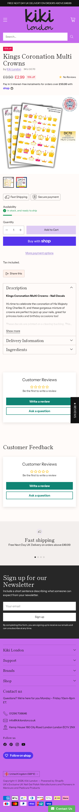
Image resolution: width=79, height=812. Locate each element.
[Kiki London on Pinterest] (11, 745)
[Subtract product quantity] (6, 230)
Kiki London (14, 69)
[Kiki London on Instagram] (17, 745)
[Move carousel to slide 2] (38, 557)
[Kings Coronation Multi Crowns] (39, 134)
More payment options (39, 253)
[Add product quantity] (20, 230)
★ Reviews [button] (75, 410)
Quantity (8, 222)
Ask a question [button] (39, 411)
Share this (16, 273)
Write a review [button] (39, 401)
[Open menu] (5, 19)
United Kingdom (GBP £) (22, 773)
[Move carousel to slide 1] (35, 557)
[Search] (71, 37)
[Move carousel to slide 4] (43, 557)
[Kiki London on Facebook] (5, 745)
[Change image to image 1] (8, 182)
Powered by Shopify (52, 780)
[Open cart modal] (73, 19)
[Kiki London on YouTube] (23, 745)
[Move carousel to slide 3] (41, 557)
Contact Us (63, 808)
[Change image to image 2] (21, 182)
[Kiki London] (39, 19)
